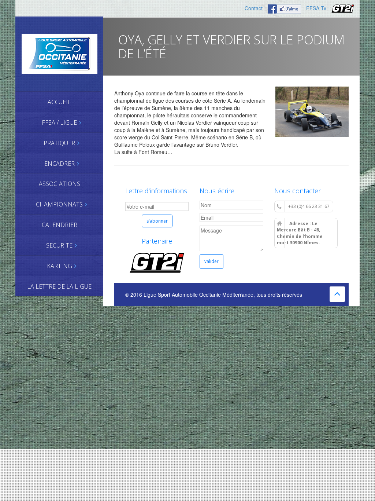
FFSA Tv (316, 8)
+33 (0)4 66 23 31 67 (309, 206)
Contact (254, 8)
